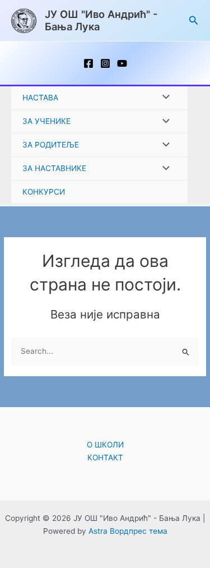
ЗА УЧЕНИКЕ (46, 121)
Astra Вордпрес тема (127, 531)
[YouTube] (122, 63)
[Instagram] (105, 63)
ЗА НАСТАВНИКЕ (54, 168)
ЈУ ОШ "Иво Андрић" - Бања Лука (101, 20)
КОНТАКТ (105, 457)
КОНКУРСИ (43, 191)
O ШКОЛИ (105, 444)
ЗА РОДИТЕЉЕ (50, 144)
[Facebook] (88, 63)
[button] (194, 20)
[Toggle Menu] (163, 97)
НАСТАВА (40, 97)
